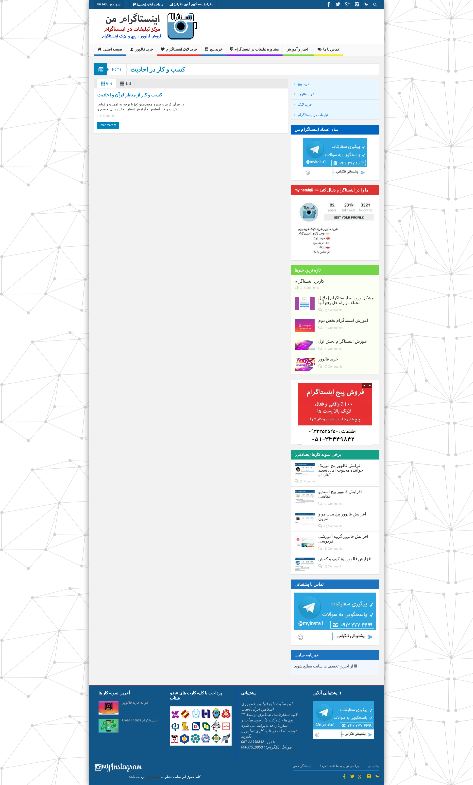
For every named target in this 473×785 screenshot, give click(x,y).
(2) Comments (332, 328)
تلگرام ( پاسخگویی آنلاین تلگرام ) (193, 4)
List (128, 83)
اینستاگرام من (302, 766)
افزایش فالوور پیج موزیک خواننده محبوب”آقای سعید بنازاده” (340, 470)
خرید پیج (216, 49)
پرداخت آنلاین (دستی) (150, 4)
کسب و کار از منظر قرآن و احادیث (129, 95)
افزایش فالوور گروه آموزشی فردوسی (343, 539)
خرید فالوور (144, 49)
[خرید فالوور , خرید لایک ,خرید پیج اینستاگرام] (146, 26)
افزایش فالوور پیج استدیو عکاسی (340, 494)
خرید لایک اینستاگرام (181, 49)
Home (116, 69)
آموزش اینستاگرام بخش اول (343, 341)
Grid (108, 83)
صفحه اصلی (112, 49)
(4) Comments (332, 548)
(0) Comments (309, 288)
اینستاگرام (153, 777)
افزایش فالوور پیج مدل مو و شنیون (342, 516)
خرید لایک (305, 104)
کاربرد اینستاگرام (309, 281)
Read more (107, 125)
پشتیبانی (373, 766)
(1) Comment (107, 116)
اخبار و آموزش (297, 49)
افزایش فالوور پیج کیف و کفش (345, 559)
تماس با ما (331, 49)
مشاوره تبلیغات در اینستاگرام (257, 49)
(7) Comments (332, 310)
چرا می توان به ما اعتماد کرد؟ (340, 766)
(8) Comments (332, 349)
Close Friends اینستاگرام (140, 720)
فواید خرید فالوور (135, 702)
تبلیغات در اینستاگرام (313, 115)
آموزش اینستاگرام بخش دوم (343, 320)
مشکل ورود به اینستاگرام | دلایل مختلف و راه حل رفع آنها (346, 300)
